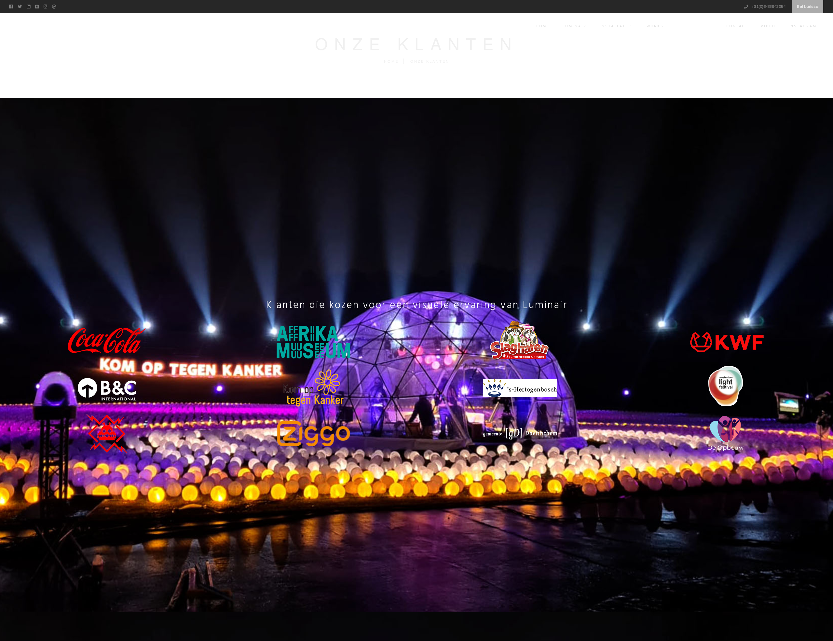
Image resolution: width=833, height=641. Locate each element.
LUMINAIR (575, 26)
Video (768, 26)
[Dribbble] (55, 6)
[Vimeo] (37, 6)
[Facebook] (11, 6)
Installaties (617, 26)
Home (543, 26)
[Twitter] (20, 6)
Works (655, 26)
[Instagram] (46, 6)
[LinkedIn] (29, 6)
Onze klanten (695, 26)
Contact (737, 26)
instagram (802, 26)
